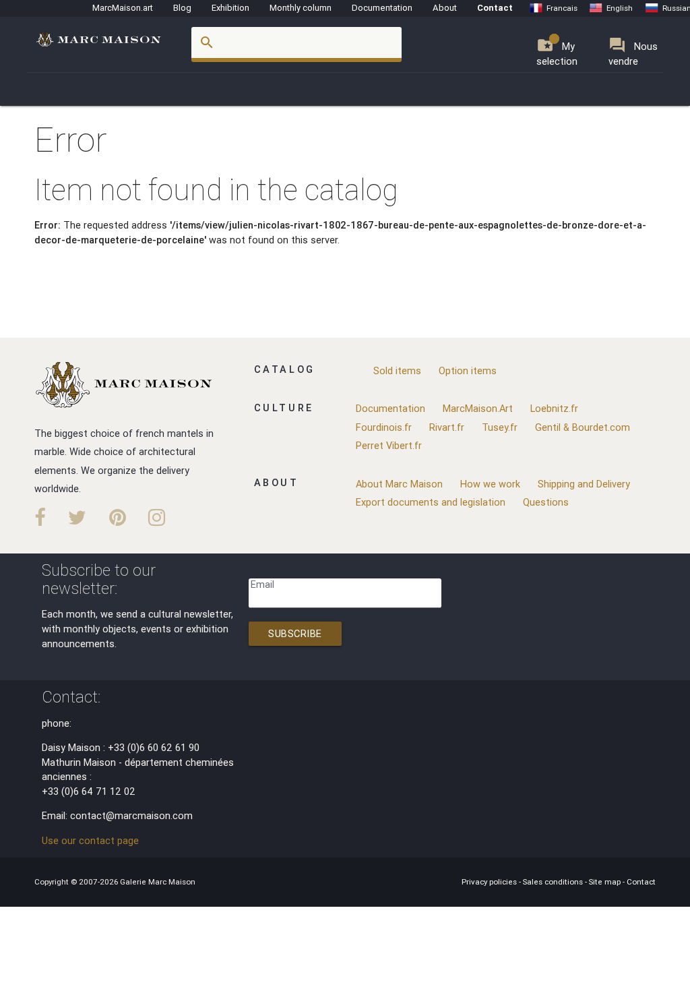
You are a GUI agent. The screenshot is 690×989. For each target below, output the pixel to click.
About (445, 7)
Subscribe (295, 633)
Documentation (382, 7)
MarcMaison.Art (478, 408)
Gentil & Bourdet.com (582, 427)
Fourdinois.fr (384, 427)
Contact (495, 7)
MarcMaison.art (122, 7)
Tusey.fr (500, 427)
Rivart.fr (446, 427)
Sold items (397, 370)
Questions (546, 502)
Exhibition (230, 7)
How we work (490, 483)
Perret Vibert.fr (389, 445)
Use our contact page (90, 840)
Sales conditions (554, 881)
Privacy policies (490, 881)
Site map (606, 881)
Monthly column (301, 7)
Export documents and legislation (430, 502)
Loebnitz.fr (554, 408)
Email (262, 584)
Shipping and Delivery (584, 483)
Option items (468, 370)
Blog (182, 7)
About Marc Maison (399, 483)
